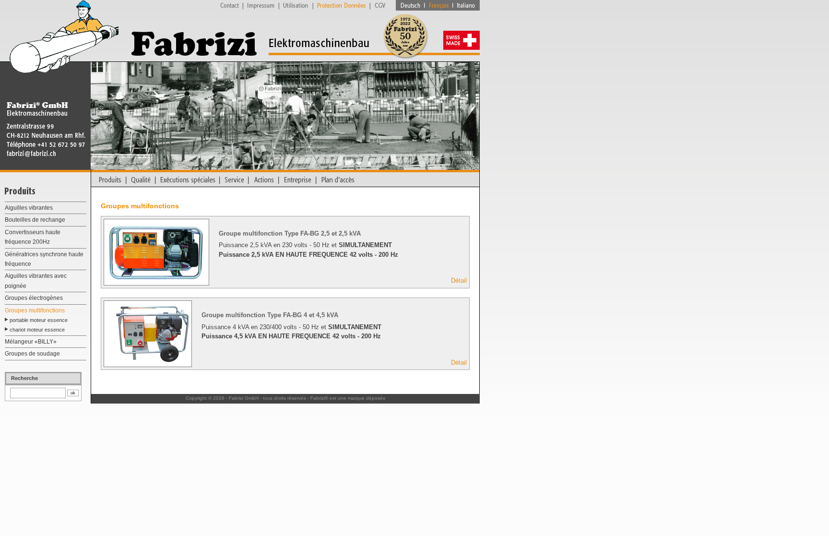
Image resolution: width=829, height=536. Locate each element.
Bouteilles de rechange (35, 219)
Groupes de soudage (32, 353)
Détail (459, 280)
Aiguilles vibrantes (29, 207)
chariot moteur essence (37, 330)
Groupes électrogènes (34, 298)
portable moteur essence (39, 320)
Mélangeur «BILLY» (31, 341)
